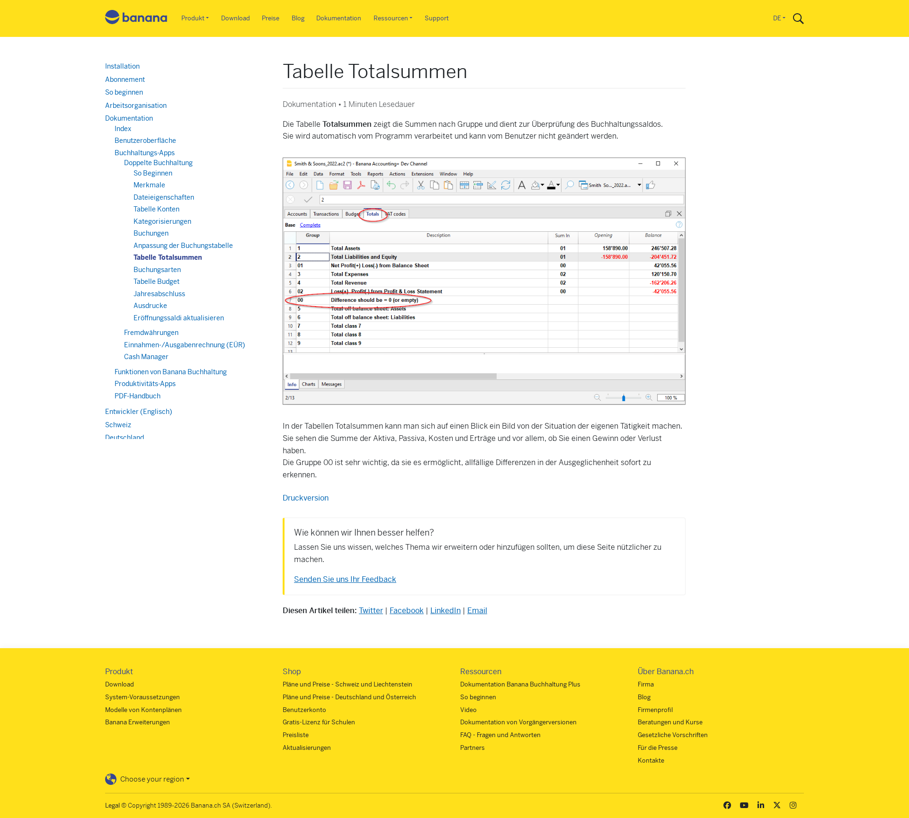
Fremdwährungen (151, 332)
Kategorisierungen (162, 221)
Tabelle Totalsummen (168, 257)
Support (437, 18)
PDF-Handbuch (137, 396)
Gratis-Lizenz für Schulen (319, 722)
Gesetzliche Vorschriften (673, 735)
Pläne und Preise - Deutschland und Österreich (349, 697)
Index (123, 128)
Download (235, 18)
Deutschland (124, 437)
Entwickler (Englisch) (138, 411)
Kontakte (651, 760)
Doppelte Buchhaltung (158, 162)
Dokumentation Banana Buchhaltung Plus (520, 684)
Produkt (193, 18)
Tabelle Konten (156, 209)
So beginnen (124, 92)
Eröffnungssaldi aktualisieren (179, 318)
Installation (122, 66)
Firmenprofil (655, 710)
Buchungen (151, 233)
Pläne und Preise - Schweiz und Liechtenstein (347, 684)
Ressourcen (391, 18)
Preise (270, 18)
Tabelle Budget (156, 281)
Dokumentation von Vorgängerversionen (518, 722)
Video (468, 710)
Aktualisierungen (307, 748)
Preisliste (296, 735)
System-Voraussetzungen (142, 697)
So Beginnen (153, 173)
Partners (472, 748)
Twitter (371, 611)
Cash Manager (146, 356)
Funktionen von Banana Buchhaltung (171, 372)
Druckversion (306, 498)
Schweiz (118, 425)
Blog (298, 18)
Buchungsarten (157, 269)
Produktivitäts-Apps (145, 383)
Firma (646, 684)
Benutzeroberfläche (145, 140)
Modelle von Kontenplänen (143, 710)
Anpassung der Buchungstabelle (183, 245)
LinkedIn (445, 611)
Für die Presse (657, 748)
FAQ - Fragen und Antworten (500, 735)
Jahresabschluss (159, 294)
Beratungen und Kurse (670, 722)
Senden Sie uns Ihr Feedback (345, 579)
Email (477, 611)
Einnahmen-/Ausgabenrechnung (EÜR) (184, 345)
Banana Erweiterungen (137, 722)
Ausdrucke (150, 305)
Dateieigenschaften (164, 197)
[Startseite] (136, 18)
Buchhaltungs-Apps (145, 153)
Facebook (407, 611)
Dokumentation (338, 18)
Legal (112, 805)
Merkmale (149, 185)
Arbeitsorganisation (136, 105)
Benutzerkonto (304, 710)
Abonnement (125, 79)
